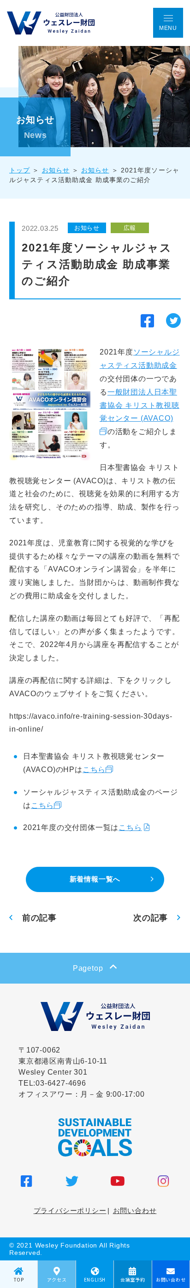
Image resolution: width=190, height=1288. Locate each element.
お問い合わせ (135, 1210)
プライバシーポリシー (70, 1210)
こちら (94, 769)
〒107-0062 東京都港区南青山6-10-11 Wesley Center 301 (62, 1061)
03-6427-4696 (61, 1083)
